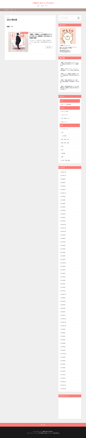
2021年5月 (62, 277)
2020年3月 (62, 308)
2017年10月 (63, 353)
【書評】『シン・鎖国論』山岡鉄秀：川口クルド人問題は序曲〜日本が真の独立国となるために (69, 75)
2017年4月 (62, 371)
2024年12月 (63, 172)
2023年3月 (62, 214)
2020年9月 (62, 297)
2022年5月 (62, 249)
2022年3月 (62, 256)
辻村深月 (65, 136)
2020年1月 (62, 315)
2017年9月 (62, 357)
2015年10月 (63, 388)
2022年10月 (63, 231)
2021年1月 (62, 290)
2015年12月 (63, 381)
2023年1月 (62, 221)
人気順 (11, 26)
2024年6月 (62, 182)
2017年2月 (62, 374)
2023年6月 (62, 203)
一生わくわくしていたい (43, 3)
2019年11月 (63, 322)
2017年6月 (62, 364)
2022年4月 (62, 252)
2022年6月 (62, 245)
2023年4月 (62, 210)
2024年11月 (63, 175)
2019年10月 (63, 325)
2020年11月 (63, 294)
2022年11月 (63, 228)
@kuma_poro (67, 45)
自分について (64, 122)
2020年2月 (62, 311)
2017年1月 (62, 378)
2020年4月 (62, 304)
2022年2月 (62, 259)
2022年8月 (62, 238)
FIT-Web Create (43, 433)
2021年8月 (62, 266)
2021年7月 (62, 270)
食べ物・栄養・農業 (65, 160)
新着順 (8, 26)
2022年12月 (63, 224)
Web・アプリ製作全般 (66, 104)
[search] (78, 18)
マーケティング (64, 129)
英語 (62, 156)
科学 (62, 146)
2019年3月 (62, 346)
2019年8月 (62, 332)
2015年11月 (63, 385)
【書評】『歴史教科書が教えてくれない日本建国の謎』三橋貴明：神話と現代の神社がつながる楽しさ (69, 88)
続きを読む (49, 47)
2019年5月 (62, 339)
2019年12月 (63, 318)
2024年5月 (62, 186)
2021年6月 (62, 273)
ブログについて (64, 115)
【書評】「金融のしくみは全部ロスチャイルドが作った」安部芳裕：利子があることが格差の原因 (40, 36)
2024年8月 (62, 179)
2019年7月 (62, 336)
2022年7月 (62, 242)
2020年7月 (62, 301)
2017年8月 (62, 360)
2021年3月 (62, 283)
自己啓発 (63, 153)
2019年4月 (62, 343)
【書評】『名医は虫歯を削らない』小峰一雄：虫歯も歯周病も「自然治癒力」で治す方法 (69, 81)
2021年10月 (63, 263)
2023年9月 (62, 196)
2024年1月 (62, 189)
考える (42, 5)
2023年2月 (62, 217)
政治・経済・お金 (25, 32)
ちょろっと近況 (64, 111)
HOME (7, 9)
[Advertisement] (71, 408)
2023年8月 (62, 200)
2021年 (11, 9)
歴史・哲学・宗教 (65, 142)
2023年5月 (62, 207)
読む (38, 5)
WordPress (56, 433)
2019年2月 (62, 350)
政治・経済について (65, 118)
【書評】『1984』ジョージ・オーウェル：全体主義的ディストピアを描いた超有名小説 (69, 69)
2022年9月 (62, 235)
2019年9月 (62, 329)
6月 (15, 9)
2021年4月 (62, 280)
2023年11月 (63, 193)
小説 (62, 132)
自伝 (62, 149)
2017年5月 (62, 367)
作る (46, 5)
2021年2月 (62, 287)
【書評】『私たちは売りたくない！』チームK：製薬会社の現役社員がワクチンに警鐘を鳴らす (69, 64)
